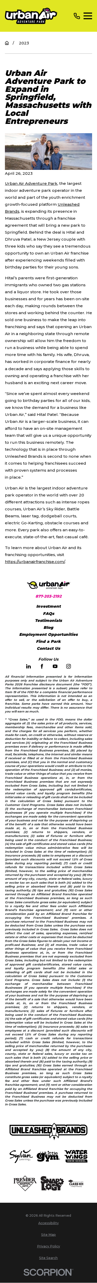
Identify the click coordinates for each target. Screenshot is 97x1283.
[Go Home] (7, 43)
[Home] (31, 16)
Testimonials (48, 620)
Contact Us (48, 648)
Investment (48, 606)
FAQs (48, 613)
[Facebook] (42, 666)
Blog (48, 627)
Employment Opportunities (48, 634)
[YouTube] (55, 666)
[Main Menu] (88, 16)
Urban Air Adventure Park (31, 183)
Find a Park (48, 641)
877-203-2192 (48, 596)
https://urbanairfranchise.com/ (35, 561)
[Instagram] (68, 666)
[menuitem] (48, 1223)
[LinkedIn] (28, 666)
